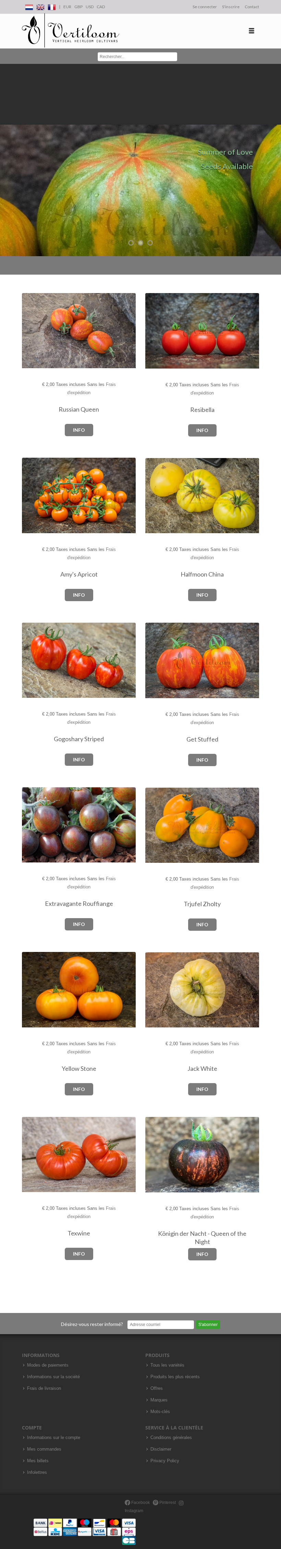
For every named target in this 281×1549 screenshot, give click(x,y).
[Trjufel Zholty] (157, 825)
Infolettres (37, 1472)
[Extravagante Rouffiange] (33, 825)
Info (79, 430)
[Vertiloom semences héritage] (70, 30)
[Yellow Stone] (33, 990)
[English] (40, 6)
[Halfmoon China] (157, 495)
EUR (67, 6)
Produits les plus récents (175, 1377)
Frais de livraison (44, 1388)
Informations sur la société (53, 1377)
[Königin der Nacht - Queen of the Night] (157, 1155)
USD (90, 6)
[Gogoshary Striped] (33, 660)
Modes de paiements (48, 1365)
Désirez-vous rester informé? (92, 1324)
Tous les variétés (167, 1365)
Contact (252, 6)
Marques (159, 1400)
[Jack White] (157, 990)
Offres (156, 1388)
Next (274, 160)
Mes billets (38, 1461)
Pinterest (167, 1502)
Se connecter (205, 6)
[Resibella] (157, 331)
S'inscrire (231, 6)
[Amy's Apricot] (33, 495)
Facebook (140, 1502)
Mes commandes (44, 1449)
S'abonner (208, 1324)
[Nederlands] (29, 6)
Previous (7, 160)
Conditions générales (171, 1437)
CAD (101, 6)
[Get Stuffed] (157, 660)
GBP (78, 6)
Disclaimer (160, 1449)
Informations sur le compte (53, 1437)
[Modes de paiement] (85, 1531)
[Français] (52, 6)
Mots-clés (160, 1411)
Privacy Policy (164, 1461)
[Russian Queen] (33, 331)
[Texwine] (33, 1154)
